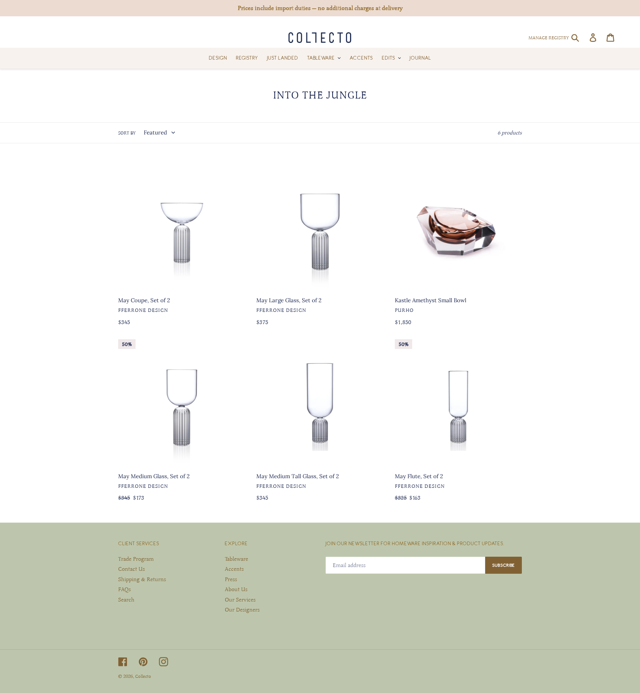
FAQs (124, 589)
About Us (236, 589)
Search (126, 599)
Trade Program (136, 559)
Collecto (143, 676)
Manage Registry (549, 37)
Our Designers (242, 609)
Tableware (236, 559)
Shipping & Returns (142, 579)
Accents (234, 569)
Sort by (127, 133)
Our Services (240, 599)
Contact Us (131, 569)
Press (231, 579)
